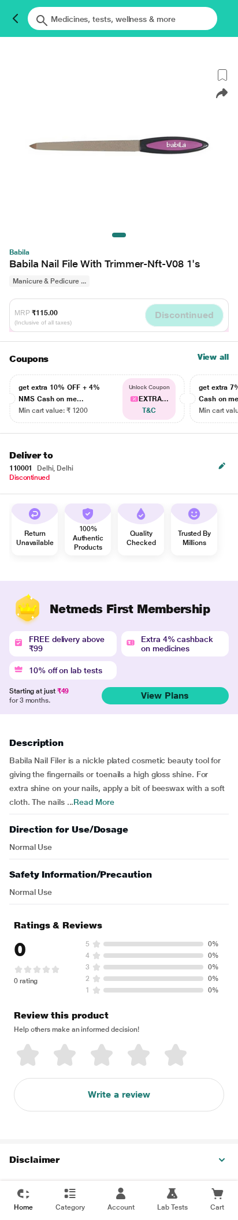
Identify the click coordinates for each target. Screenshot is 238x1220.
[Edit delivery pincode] (222, 466)
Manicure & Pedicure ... (49, 281)
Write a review (119, 1094)
